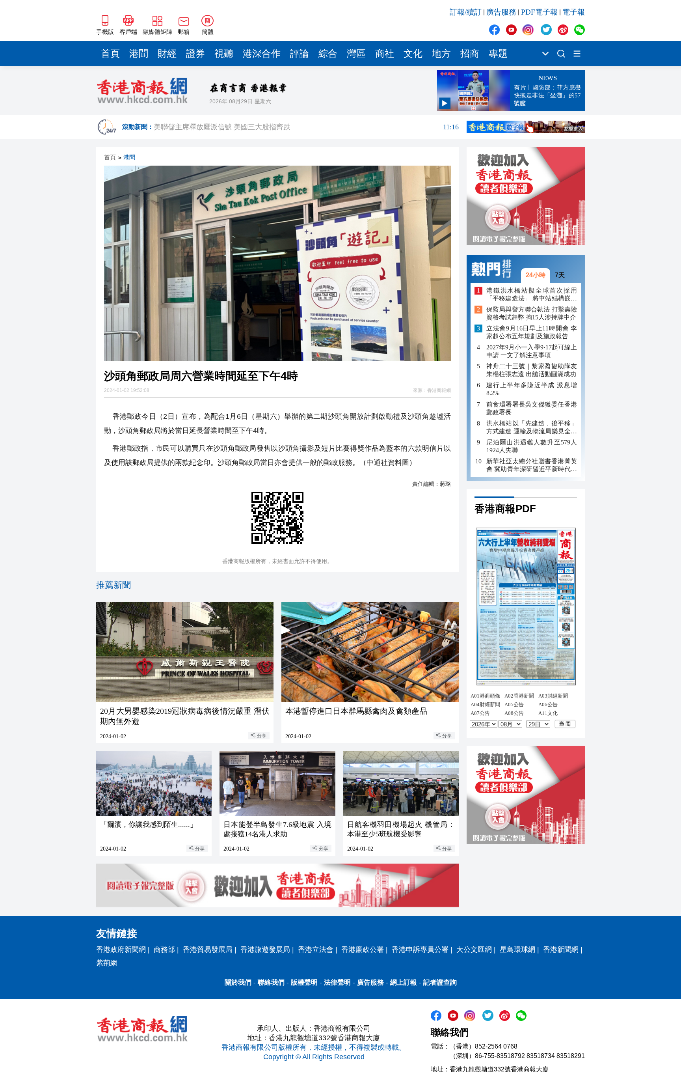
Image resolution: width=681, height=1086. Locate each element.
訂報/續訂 (466, 12)
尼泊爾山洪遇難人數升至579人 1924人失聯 (531, 446)
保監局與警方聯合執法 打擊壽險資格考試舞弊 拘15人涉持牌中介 (531, 313)
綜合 (327, 54)
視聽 (223, 54)
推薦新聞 (113, 585)
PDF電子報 (539, 12)
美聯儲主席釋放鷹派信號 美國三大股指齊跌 (306, 127)
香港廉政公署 (362, 950)
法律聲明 (337, 982)
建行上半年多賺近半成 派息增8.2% (531, 389)
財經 (167, 54)
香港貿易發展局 (208, 950)
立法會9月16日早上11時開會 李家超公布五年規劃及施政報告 (531, 332)
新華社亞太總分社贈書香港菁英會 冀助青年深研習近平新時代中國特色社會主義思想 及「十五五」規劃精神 (531, 465)
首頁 (110, 54)
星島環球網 (517, 950)
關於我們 (238, 982)
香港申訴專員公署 (420, 950)
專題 (498, 54)
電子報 (573, 12)
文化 (413, 54)
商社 (384, 54)
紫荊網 (106, 963)
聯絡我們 (271, 982)
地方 (441, 54)
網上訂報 (403, 982)
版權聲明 (304, 982)
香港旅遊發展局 (265, 950)
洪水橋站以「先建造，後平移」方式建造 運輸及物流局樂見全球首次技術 (531, 427)
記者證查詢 (440, 982)
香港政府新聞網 (121, 950)
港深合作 (262, 54)
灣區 (356, 54)
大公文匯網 (474, 950)
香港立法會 (315, 950)
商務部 (164, 950)
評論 (299, 54)
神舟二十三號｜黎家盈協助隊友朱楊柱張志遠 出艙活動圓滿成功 (531, 370)
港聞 (138, 54)
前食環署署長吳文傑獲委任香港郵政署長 (531, 408)
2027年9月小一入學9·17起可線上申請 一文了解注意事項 (531, 351)
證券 (195, 54)
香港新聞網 (561, 950)
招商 (469, 54)
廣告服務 (501, 12)
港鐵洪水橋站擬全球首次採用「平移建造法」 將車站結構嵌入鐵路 (531, 294)
